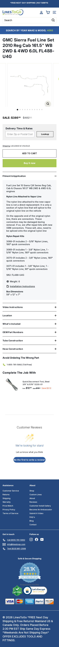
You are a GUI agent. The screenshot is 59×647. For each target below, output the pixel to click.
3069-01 (10, 249)
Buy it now (29, 163)
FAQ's (32, 517)
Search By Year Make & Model (29, 30)
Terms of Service (10, 513)
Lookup (45, 134)
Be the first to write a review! (29, 460)
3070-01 (10, 257)
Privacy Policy (9, 509)
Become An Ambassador (40, 509)
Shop (31, 491)
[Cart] (47, 12)
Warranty (7, 502)
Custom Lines (35, 494)
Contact (32, 524)
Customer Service (11, 491)
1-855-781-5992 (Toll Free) (19, 364)
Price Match (8, 506)
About (32, 498)
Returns (6, 494)
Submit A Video (36, 513)
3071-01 (10, 266)
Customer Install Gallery (40, 506)
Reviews (33, 502)
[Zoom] (48, 104)
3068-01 (10, 241)
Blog (31, 521)
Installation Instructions (22, 286)
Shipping (6, 146)
